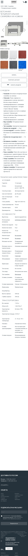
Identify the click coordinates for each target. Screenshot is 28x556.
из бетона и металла (20, 220)
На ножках (18, 238)
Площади (3, 498)
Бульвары (17, 493)
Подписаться (14, 523)
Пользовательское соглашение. (11, 544)
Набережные (4, 499)
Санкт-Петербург (5, 555)
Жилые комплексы (5, 496)
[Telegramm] (26, 2)
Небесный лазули (20, 70)
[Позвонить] (23, 2)
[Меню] (2, 2)
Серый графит (4, 58)
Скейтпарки (17, 496)
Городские (18, 256)
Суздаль (16, 555)
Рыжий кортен (4, 69)
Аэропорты (17, 499)
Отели (16, 498)
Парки (2, 493)
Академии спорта (19, 495)
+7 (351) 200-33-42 (12, 481)
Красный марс (22, 58)
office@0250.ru (4, 485)
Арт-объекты (4, 500)
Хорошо (9, 548)
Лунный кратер (13, 69)
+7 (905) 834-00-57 (10, 479)
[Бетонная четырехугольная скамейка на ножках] (14, 37)
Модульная (18, 274)
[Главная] (14, 2)
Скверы (2, 495)
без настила (18, 235)
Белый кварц (12, 58)
